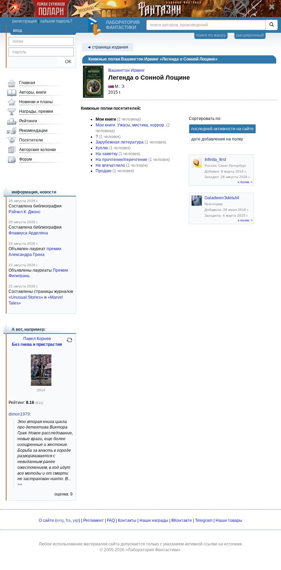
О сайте (46, 520)
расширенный (250, 35)
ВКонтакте (181, 520)
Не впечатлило (110, 165)
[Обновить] (69, 342)
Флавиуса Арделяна (28, 233)
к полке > (245, 182)
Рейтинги (28, 121)
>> (19, 484)
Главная (27, 82)
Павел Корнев (37, 338)
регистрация (24, 21)
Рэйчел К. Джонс (24, 211)
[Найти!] (272, 25)
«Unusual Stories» (26, 297)
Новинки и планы (36, 101)
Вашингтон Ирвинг (126, 70)
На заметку (107, 153)
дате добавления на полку (217, 139)
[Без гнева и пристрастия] (41, 384)
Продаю (103, 170)
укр (76, 520)
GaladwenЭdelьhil (222, 197)
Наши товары (229, 520)
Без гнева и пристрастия (37, 344)
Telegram (203, 520)
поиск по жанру (211, 35)
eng (60, 520)
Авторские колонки (37, 149)
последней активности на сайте (222, 128)
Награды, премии (36, 111)
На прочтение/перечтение (121, 159)
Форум (25, 159)
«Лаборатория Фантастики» (153, 549)
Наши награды (153, 520)
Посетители (31, 140)
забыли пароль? (56, 21)
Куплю (102, 148)
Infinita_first (215, 159)
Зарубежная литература (120, 142)
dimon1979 (19, 414)
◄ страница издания (107, 47)
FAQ (111, 520)
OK (66, 61)
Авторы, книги (32, 92)
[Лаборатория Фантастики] (95, 26)
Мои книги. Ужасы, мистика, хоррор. (130, 125)
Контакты (127, 520)
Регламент (93, 520)
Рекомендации (33, 130)
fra (68, 520)
